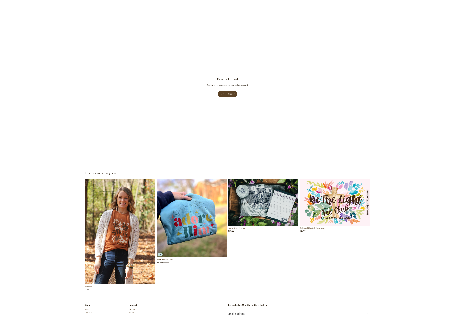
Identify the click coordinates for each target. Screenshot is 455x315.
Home (87, 309)
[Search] (357, 4)
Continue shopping (227, 94)
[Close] (451, 107)
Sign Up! (434, 203)
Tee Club (88, 312)
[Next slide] (151, 231)
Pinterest (132, 312)
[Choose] (152, 280)
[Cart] (368, 4)
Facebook (132, 309)
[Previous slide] (88, 231)
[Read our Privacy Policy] (451, 193)
